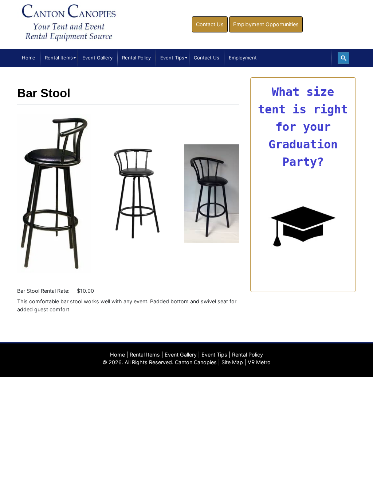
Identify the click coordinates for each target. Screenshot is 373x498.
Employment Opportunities (266, 24)
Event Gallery (181, 354)
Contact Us (210, 24)
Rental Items (145, 354)
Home (117, 354)
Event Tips (214, 354)
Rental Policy (247, 354)
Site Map (232, 362)
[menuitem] (28, 58)
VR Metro (259, 362)
